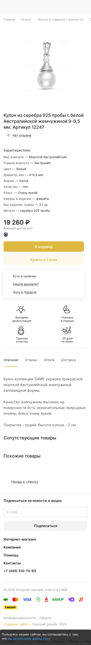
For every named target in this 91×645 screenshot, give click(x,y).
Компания (12, 547)
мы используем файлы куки (29, 638)
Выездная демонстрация (21, 319)
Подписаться (45, 526)
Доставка (68, 360)
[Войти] (75, 7)
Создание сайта (15, 624)
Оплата (49, 360)
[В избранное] (65, 135)
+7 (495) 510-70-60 (20, 571)
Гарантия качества (22, 340)
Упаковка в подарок (67, 319)
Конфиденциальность (20, 618)
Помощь (11, 555)
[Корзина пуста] (84, 7)
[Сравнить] (75, 135)
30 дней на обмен (67, 340)
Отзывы (31, 360)
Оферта (45, 618)
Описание (11, 360)
